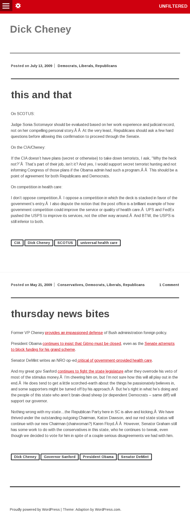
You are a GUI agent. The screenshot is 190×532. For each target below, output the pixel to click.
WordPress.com (107, 509)
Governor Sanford (59, 457)
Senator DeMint (135, 457)
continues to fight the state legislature (90, 371)
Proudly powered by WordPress (35, 509)
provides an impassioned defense (74, 333)
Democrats (67, 66)
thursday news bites (60, 313)
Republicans (106, 66)
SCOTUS (65, 243)
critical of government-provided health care (114, 360)
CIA (17, 243)
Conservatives (70, 285)
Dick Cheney (39, 243)
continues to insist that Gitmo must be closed (82, 343)
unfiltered (173, 6)
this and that (41, 94)
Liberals (86, 66)
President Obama (98, 457)
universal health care (99, 243)
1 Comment (169, 285)
